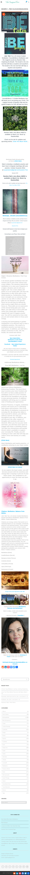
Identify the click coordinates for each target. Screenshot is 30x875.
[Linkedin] (17, 866)
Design (15, 732)
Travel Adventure (15, 787)
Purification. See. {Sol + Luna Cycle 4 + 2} (10, 699)
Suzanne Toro (23, 170)
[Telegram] (27, 866)
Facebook (7, 344)
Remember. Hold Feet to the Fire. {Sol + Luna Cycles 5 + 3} (14, 696)
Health (15, 750)
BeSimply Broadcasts (9, 662)
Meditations (15, 765)
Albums (15, 711)
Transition (21, 615)
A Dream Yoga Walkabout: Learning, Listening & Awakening (14, 689)
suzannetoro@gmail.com (11, 170)
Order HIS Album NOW (20, 141)
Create (15, 723)
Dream (15, 735)
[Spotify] (24, 866)
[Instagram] (10, 866)
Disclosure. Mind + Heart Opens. (8, 702)
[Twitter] (6, 866)
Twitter (15, 346)
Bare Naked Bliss (15, 338)
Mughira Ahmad (9, 853)
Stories (15, 781)
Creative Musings (15, 726)
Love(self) (15, 762)
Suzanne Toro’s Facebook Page (8, 829)
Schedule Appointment (15, 359)
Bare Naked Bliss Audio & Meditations (9, 819)
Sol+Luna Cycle (15, 774)
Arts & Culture (15, 714)
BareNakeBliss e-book (15, 341)
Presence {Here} (15, 768)
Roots (15, 771)
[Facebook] (3, 866)
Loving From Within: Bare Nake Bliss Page (10, 825)
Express (15, 738)
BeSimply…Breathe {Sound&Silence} (15, 215)
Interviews (15, 756)
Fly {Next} (15, 741)
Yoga (15, 793)
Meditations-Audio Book (15, 339)
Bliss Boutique (4, 822)
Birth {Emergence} (15, 720)
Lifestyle (15, 759)
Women (15, 790)
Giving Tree (15, 747)
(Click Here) (17, 161)
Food (15, 744)
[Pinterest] (13, 866)
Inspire (15, 753)
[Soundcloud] (20, 866)
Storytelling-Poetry (15, 784)
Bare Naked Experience (19, 344)
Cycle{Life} (15, 729)
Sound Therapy (15, 777)
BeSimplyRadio (15, 717)
